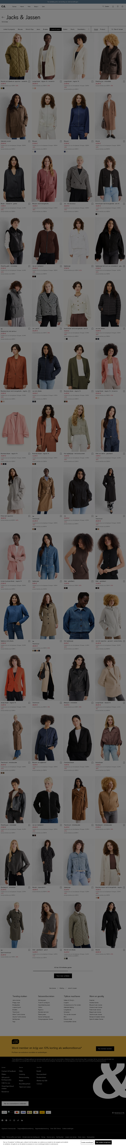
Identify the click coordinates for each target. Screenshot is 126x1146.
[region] (63, 1142)
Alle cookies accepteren (103, 1142)
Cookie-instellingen (87, 1142)
